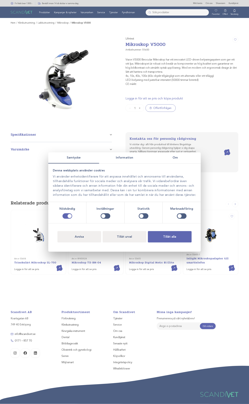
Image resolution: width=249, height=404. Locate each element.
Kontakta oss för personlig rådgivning (163, 138)
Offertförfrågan (162, 108)
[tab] (61, 137)
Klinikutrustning (26, 22)
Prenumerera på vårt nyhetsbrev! (176, 318)
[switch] (105, 216)
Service (101, 12)
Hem (13, 22)
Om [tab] (175, 157)
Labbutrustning (46, 22)
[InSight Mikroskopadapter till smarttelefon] (232, 216)
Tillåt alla (169, 237)
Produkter (44, 12)
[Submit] (149, 12)
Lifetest (130, 38)
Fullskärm (101, 118)
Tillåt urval (124, 237)
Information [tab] (124, 157)
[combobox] (177, 12)
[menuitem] (44, 12)
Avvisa (79, 237)
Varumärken (87, 12)
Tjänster (113, 12)
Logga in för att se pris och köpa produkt (154, 98)
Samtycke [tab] (74, 157)
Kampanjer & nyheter (65, 12)
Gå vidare (208, 326)
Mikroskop (63, 22)
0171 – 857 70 (23, 340)
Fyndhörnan (128, 12)
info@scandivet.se (25, 334)
